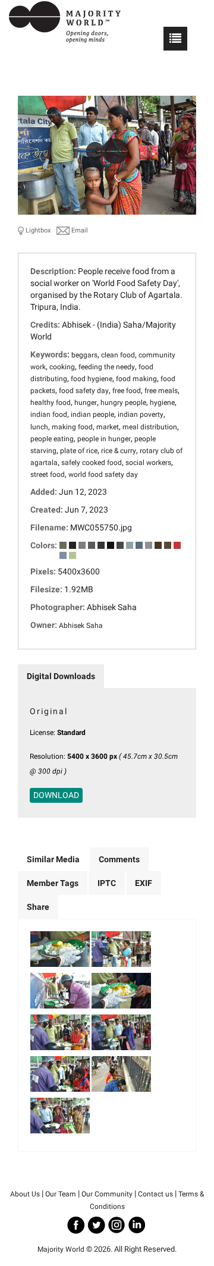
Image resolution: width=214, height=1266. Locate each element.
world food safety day (103, 474)
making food (72, 427)
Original (49, 711)
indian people (92, 414)
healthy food (50, 402)
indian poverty (140, 414)
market (107, 427)
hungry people (123, 402)
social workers (148, 462)
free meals (161, 391)
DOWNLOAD (56, 795)
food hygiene (91, 379)
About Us (25, 1194)
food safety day (84, 391)
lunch (39, 427)
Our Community (107, 1194)
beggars (84, 355)
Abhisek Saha (81, 625)
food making (136, 379)
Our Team (60, 1194)
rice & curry (118, 451)
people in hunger (104, 439)
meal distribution (149, 427)
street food (47, 474)
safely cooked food (91, 462)
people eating (52, 439)
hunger (85, 402)
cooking (62, 367)
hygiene (162, 402)
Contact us (155, 1194)
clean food (118, 355)
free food (126, 391)
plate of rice (78, 451)
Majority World (60, 1249)
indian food (48, 414)
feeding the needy (106, 367)
